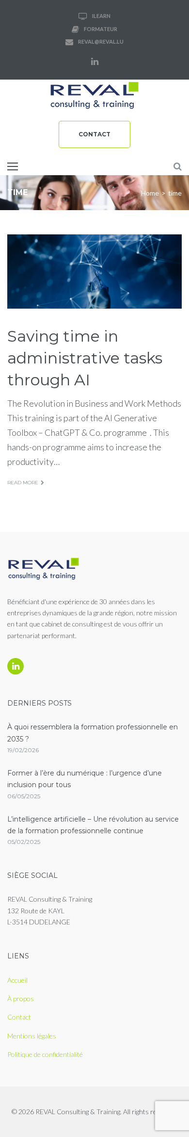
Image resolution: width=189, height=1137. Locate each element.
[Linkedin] (94, 61)
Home (150, 193)
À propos (20, 998)
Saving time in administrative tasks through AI (84, 358)
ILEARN (101, 16)
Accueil (17, 980)
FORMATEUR (100, 29)
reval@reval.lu (101, 41)
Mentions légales (31, 1036)
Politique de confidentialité (45, 1054)
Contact (94, 134)
